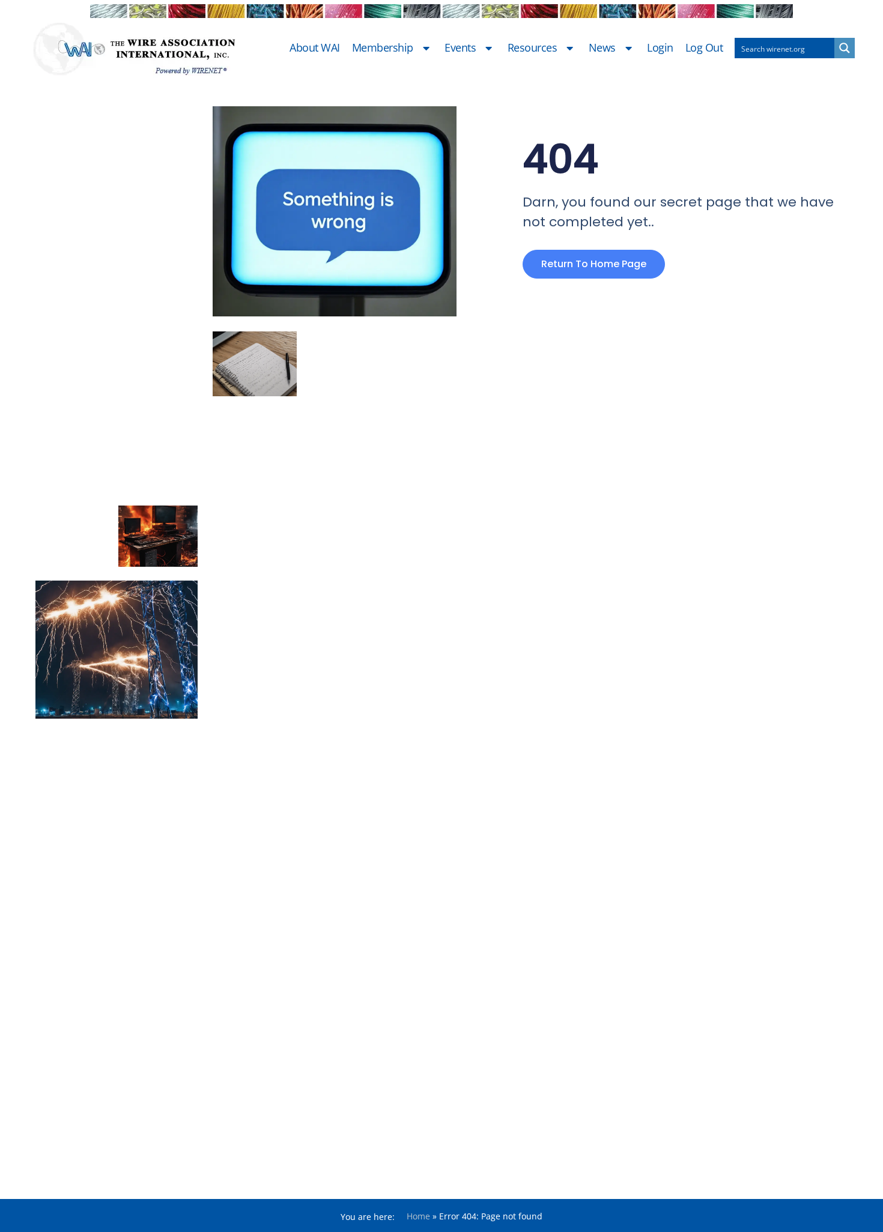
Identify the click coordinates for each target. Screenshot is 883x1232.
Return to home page (593, 264)
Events (460, 48)
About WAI (315, 48)
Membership (382, 48)
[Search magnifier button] (844, 48)
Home (418, 1216)
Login (660, 48)
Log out (704, 48)
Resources (532, 48)
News (602, 48)
